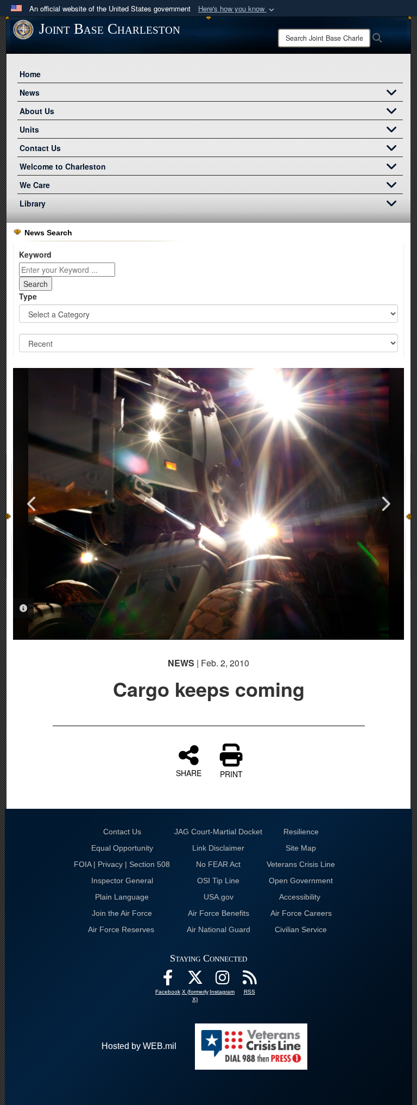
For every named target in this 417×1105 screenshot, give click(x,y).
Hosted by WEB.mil (139, 1046)
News (30, 92)
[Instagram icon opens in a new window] (222, 980)
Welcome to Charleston (63, 166)
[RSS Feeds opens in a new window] (249, 980)
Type (28, 296)
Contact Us (40, 147)
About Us (37, 110)
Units (29, 129)
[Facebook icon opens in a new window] (167, 980)
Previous (32, 504)
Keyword (35, 254)
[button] (237, 9)
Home (30, 73)
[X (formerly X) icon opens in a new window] (194, 980)
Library (33, 203)
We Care (35, 184)
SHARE (188, 772)
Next (385, 504)
